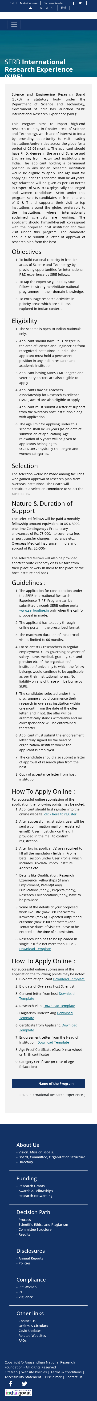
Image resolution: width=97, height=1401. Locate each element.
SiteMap (11, 1372)
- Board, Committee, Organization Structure (50, 1157)
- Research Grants (30, 1186)
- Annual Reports (29, 1258)
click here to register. (60, 814)
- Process (23, 1219)
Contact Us (73, 1377)
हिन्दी (63, 8)
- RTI (20, 1292)
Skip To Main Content (24, 3)
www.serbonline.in (34, 610)
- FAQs (21, 1340)
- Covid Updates (28, 1330)
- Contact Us (26, 1321)
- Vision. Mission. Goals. (35, 1152)
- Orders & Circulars (32, 1325)
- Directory (24, 1162)
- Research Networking (34, 1195)
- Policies (23, 1263)
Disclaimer (53, 1377)
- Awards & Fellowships (34, 1191)
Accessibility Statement (23, 1377)
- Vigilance (24, 1297)
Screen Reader (54, 3)
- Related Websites (31, 1335)
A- (52, 8)
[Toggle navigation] (14, 24)
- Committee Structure (34, 1229)
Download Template (35, 949)
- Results (23, 1234)
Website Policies (34, 1372)
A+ (42, 8)
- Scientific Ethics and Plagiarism (42, 1224)
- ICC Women (26, 1287)
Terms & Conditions (66, 1372)
